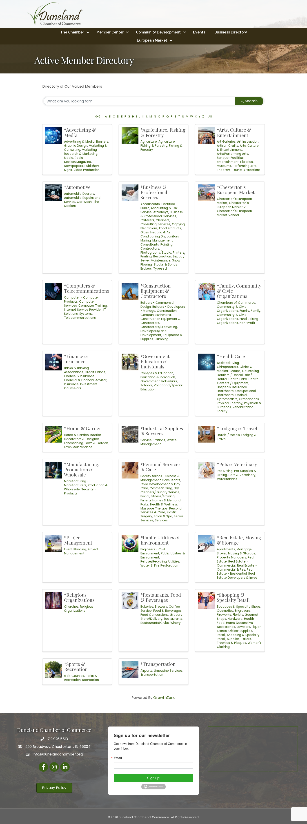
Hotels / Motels (228, 435)
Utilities (173, 561)
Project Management (81, 551)
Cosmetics (225, 611)
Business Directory (230, 32)
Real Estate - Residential (235, 571)
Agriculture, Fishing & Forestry (158, 144)
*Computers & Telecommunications (86, 288)
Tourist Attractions (246, 170)
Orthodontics (249, 399)
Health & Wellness (164, 504)
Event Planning (75, 549)
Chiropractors (227, 367)
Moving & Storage (242, 553)
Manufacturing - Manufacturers (76, 483)
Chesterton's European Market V (233, 205)
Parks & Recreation (80, 678)
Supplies (233, 639)
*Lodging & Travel (237, 428)
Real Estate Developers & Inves (237, 575)
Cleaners (162, 220)
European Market (152, 40)
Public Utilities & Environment (162, 555)
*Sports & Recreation (76, 666)
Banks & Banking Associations (76, 370)
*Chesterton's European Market (235, 189)
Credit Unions (95, 372)
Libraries (246, 162)
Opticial (241, 395)
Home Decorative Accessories (235, 625)
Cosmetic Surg (161, 488)
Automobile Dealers (79, 194)
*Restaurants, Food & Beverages (160, 597)
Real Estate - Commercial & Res (237, 567)
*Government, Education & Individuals (155, 361)
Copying (178, 224)
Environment (149, 553)
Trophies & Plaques (231, 643)
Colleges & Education (156, 373)
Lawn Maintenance (78, 447)
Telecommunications (80, 318)
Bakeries (146, 607)
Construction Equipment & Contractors (160, 321)
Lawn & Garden (96, 443)
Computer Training (92, 305)
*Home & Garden (83, 428)
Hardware (235, 619)
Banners (102, 142)
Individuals (169, 381)
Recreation (90, 680)
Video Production (86, 170)
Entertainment (228, 162)
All (210, 116)
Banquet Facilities (230, 158)
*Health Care (231, 356)
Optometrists (227, 399)
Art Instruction (247, 142)
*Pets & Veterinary (237, 464)
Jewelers (243, 627)
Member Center (110, 32)
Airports (146, 671)
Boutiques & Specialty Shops (238, 607)
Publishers (92, 166)
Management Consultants (156, 242)
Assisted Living (228, 363)
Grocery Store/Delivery (161, 617)
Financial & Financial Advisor (85, 380)
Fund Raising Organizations (237, 321)
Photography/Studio (155, 252)
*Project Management (78, 540)
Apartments (226, 549)
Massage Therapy (154, 508)
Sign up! (153, 777)
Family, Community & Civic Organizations (239, 315)
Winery (175, 623)
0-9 (97, 116)
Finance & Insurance (79, 376)
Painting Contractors (156, 246)
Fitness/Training (163, 496)
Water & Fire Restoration (159, 565)
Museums (224, 166)
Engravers (242, 611)
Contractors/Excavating (158, 327)
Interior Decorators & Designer (82, 437)
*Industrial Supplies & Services (161, 430)
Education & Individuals (158, 377)
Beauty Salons (151, 476)
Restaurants (173, 619)
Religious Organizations (78, 609)
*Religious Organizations (79, 597)
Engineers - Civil (152, 549)
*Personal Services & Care (160, 466)
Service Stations (152, 440)
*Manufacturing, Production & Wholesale (81, 469)
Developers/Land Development (153, 333)
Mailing (145, 240)
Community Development (158, 32)
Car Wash (84, 202)
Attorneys (160, 212)
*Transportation (158, 664)
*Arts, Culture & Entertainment (234, 132)
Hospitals (224, 387)
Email (118, 757)
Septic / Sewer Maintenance (162, 258)
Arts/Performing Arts (232, 154)
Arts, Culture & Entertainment (238, 148)
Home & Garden (76, 435)
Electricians (149, 228)
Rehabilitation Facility (235, 409)
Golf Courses (74, 676)
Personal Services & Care (161, 510)
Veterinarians (227, 479)
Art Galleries (226, 142)
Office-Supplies (240, 631)
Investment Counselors (81, 386)
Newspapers (73, 166)
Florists (238, 615)
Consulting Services (155, 224)
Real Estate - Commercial (232, 563)
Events (199, 32)
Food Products (170, 228)
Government (150, 381)
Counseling (250, 371)
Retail (221, 635)
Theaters (224, 170)
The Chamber (72, 32)
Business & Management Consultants (160, 478)
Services (161, 520)
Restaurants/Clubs (154, 623)
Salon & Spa (163, 516)
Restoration (162, 256)
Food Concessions (154, 615)
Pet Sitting (225, 471)
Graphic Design (75, 146)
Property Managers (231, 557)
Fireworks (224, 615)
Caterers (147, 220)
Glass (144, 232)
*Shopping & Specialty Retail (233, 597)
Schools (146, 385)
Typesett (160, 268)
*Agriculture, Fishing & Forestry (162, 132)
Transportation (151, 675)
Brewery (161, 607)
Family (244, 311)
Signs (68, 170)
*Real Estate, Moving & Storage (239, 540)
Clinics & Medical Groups (235, 369)
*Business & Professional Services (153, 192)
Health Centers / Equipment (237, 381)
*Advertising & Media (80, 132)
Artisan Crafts (227, 146)
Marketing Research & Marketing (81, 152)
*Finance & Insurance (76, 358)
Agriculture (148, 142)
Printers (178, 252)
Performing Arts (244, 166)
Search (251, 101)
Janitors (173, 236)
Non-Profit (247, 323)
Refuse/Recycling (153, 561)
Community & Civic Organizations (231, 309)
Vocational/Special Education (161, 387)
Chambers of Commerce (236, 303)
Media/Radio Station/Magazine (77, 160)
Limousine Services (168, 671)
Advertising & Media (79, 142)
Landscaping (73, 443)
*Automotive (77, 187)
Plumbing (161, 339)
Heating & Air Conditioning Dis (155, 234)
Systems (85, 314)
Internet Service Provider (83, 310)
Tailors (246, 639)
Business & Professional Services (161, 214)
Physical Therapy (229, 403)
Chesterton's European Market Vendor (234, 213)
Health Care (238, 379)
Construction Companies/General (158, 313)
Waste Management (158, 442)
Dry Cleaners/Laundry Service (160, 490)
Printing (146, 256)
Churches (71, 607)
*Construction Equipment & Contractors (155, 290)
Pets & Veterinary (242, 475)
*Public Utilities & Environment (159, 540)
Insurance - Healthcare (233, 389)
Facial (144, 496)
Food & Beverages (167, 611)
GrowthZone (164, 697)
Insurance (71, 384)
